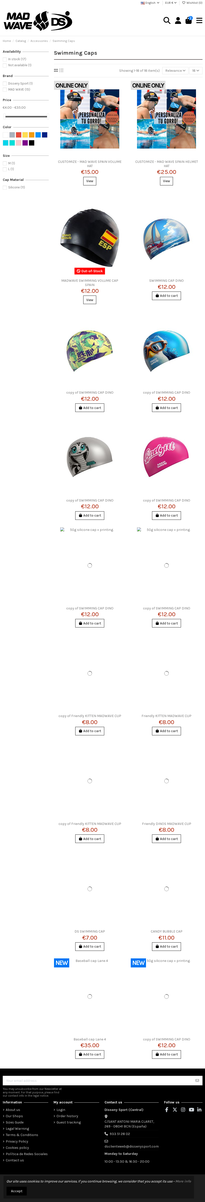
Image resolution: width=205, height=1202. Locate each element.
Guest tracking (68, 1122)
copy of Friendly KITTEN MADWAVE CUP (89, 716)
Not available (20, 65)
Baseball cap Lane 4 (90, 1039)
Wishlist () (194, 3)
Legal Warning (17, 1128)
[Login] (178, 21)
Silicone (16, 187)
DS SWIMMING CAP (89, 931)
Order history (67, 1116)
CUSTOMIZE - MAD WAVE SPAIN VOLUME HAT (90, 164)
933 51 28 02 (120, 1134)
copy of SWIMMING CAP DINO (90, 392)
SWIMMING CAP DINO (166, 280)
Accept (16, 1191)
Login (60, 1110)
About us (13, 1110)
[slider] (5, 116)
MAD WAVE (19, 89)
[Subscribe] (197, 1080)
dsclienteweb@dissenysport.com (131, 1146)
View (89, 181)
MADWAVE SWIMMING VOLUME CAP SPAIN (89, 282)
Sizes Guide (15, 1122)
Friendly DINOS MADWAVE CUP (166, 824)
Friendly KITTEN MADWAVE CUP (167, 716)
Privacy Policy (17, 1141)
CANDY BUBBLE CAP (166, 931)
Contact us (15, 1160)
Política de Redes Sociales (27, 1154)
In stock (17, 59)
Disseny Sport (20, 83)
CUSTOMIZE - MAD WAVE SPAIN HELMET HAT (166, 164)
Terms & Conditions (22, 1135)
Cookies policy (17, 1148)
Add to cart (169, 296)
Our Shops (14, 1116)
